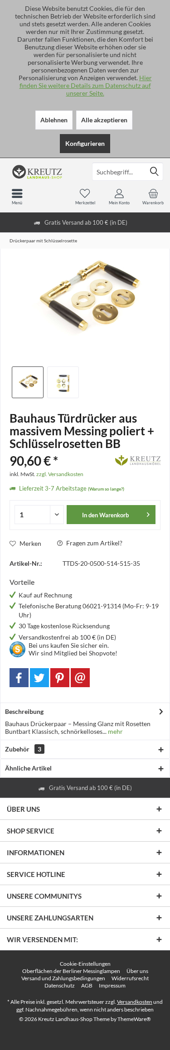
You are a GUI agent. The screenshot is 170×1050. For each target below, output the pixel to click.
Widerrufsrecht (130, 978)
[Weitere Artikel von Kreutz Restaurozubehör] (137, 459)
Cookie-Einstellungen (85, 963)
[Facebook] (19, 677)
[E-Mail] (80, 677)
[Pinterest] (59, 677)
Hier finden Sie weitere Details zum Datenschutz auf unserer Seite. (85, 85)
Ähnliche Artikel (28, 768)
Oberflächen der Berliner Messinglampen (71, 971)
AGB (86, 985)
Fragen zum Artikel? (93, 543)
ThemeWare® (134, 1019)
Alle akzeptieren (104, 120)
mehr (115, 731)
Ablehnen (54, 120)
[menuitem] (153, 196)
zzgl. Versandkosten (59, 474)
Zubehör (23, 749)
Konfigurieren (85, 143)
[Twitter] (39, 677)
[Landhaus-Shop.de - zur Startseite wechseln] (42, 172)
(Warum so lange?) (106, 488)
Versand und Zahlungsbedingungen (63, 978)
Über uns (137, 971)
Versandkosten (134, 1001)
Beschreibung (24, 711)
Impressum (112, 985)
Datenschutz (59, 985)
